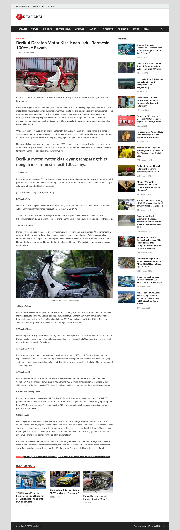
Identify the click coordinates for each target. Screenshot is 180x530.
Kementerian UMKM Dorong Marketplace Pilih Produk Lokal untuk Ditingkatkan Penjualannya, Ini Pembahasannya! (149, 242)
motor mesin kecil (66, 457)
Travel (34, 29)
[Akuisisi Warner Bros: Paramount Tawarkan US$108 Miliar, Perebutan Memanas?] (126, 182)
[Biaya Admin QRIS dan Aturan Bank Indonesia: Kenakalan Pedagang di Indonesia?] (126, 98)
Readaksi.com (37, 526)
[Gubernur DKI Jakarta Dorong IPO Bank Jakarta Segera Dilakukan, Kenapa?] (126, 116)
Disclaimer (51, 6)
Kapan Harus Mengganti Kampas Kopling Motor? (95, 497)
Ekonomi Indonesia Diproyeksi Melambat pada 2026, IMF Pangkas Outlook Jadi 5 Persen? (150, 49)
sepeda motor (103, 457)
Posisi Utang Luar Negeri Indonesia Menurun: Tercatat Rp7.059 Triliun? (148, 169)
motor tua (80, 457)
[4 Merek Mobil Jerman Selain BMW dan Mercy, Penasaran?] (65, 479)
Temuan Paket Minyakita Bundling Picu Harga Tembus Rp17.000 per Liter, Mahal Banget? (150, 151)
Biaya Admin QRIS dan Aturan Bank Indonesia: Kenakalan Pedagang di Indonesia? (148, 101)
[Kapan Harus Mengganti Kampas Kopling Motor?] (98, 482)
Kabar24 (22, 29)
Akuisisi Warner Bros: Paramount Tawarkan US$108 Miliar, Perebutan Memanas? (149, 185)
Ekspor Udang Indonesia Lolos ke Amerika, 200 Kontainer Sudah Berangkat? (150, 280)
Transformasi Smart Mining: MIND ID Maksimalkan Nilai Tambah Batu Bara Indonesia (150, 203)
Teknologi (123, 29)
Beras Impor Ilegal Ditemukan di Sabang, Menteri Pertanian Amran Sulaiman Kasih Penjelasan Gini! (149, 221)
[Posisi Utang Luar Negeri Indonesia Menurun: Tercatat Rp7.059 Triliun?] (126, 166)
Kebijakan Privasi (39, 6)
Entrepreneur (63, 29)
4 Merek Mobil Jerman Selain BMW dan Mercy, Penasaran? (64, 491)
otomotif (91, 457)
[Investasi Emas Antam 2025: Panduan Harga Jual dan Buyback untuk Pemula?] (126, 132)
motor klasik (51, 457)
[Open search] (162, 29)
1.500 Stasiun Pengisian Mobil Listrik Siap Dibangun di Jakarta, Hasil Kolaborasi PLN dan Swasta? (30, 497)
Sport (136, 29)
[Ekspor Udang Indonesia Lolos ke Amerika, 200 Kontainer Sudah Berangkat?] (126, 277)
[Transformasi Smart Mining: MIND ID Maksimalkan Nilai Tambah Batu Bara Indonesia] (126, 200)
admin (32, 52)
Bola (146, 29)
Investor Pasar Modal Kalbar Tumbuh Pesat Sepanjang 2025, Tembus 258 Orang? (150, 66)
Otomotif (108, 29)
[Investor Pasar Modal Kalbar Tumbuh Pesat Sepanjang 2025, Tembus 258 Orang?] (126, 63)
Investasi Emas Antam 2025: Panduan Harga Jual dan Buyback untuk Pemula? (150, 134)
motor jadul (38, 457)
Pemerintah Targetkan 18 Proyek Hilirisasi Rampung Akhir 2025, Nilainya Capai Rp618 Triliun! (149, 262)
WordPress (148, 526)
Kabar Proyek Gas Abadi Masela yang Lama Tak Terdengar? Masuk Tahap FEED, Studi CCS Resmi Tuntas (148, 298)
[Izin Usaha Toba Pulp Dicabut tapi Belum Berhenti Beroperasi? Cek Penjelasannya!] (126, 79)
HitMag (160, 526)
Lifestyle (79, 29)
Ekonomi (47, 29)
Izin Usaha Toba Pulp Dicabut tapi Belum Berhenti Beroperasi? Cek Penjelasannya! (150, 83)
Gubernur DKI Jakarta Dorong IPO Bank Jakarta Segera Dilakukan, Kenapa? (149, 119)
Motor (28, 457)
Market (92, 29)
